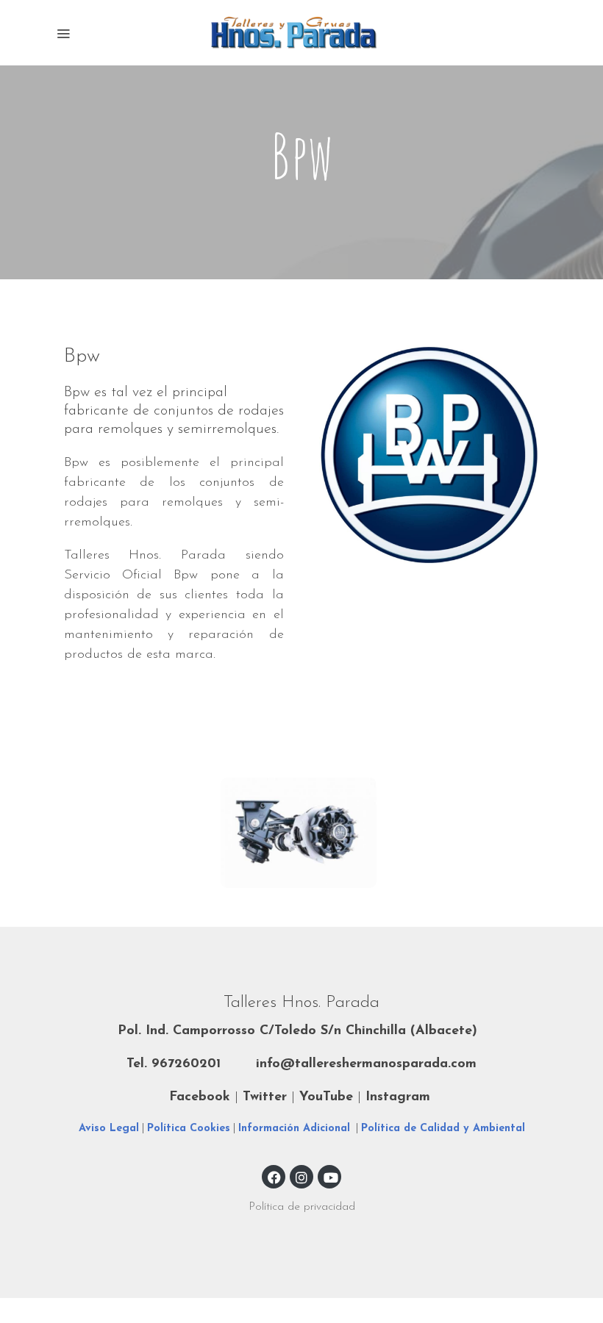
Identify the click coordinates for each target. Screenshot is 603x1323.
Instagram (397, 1097)
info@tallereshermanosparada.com (366, 1064)
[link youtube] (331, 1176)
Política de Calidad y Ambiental (443, 1128)
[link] (301, 33)
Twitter (267, 1097)
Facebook (199, 1097)
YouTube (326, 1097)
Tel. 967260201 (173, 1064)
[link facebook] (274, 1176)
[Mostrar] (299, 833)
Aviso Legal (109, 1128)
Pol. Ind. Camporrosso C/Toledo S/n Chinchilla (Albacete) (297, 1031)
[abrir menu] (63, 33)
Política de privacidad (302, 1207)
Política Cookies (188, 1128)
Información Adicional (294, 1128)
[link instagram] (301, 1176)
